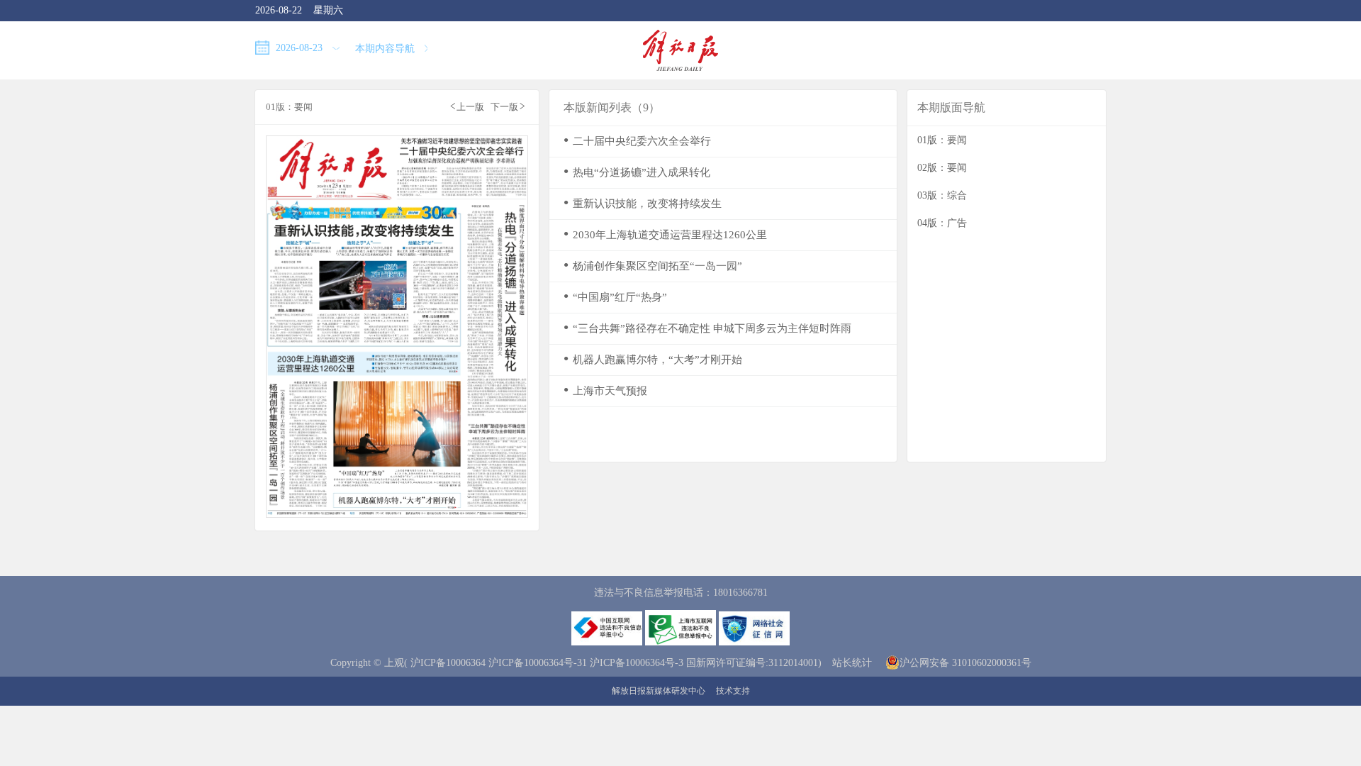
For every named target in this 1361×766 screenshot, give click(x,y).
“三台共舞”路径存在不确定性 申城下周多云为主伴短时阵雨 (707, 328)
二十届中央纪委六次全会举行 (637, 141)
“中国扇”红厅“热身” (615, 297)
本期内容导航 (386, 48)
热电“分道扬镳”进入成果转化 (637, 172)
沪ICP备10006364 (448, 662)
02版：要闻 (942, 167)
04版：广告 (942, 223)
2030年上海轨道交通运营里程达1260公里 (665, 234)
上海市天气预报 (605, 390)
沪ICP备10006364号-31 (537, 662)
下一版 (508, 106)
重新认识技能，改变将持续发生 (643, 203)
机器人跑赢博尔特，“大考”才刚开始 (653, 359)
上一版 (467, 106)
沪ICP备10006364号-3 (636, 662)
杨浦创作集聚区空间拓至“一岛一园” (653, 266)
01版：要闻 (942, 140)
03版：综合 (942, 195)
